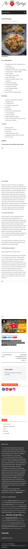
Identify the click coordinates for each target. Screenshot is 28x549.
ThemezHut (4, 547)
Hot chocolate (23, 508)
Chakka (20, 500)
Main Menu (7, 12)
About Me (5, 431)
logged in (13, 372)
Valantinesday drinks (18, 528)
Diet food (9, 504)
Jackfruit (15, 512)
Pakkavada (13, 522)
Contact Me (6, 433)
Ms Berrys (16, 21)
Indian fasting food (13, 510)
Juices (20, 512)
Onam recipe (8, 522)
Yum (3, 316)
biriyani (10, 344)
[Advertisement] (13, 405)
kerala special (11, 518)
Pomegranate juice (20, 522)
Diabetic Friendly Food (9, 426)
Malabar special (12, 520)
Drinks (15, 504)
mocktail (19, 520)
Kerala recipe (14, 514)
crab (14, 344)
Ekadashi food (20, 504)
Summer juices (8, 526)
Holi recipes (11, 508)
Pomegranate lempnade (6, 523)
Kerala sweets (20, 518)
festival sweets (8, 506)
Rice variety (15, 524)
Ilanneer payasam (5, 510)
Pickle (4, 429)
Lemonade (4, 520)
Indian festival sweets (21, 510)
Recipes (22, 342)
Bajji (10, 500)
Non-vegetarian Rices (13, 342)
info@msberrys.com (7, 538)
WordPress (13, 545)
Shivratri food (23, 523)
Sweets (17, 526)
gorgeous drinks (15, 506)
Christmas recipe (11, 502)
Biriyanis (13, 340)
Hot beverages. (17, 508)
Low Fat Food (6, 424)
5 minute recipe (5, 500)
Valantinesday (10, 528)
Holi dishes (5, 508)
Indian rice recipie (7, 512)
